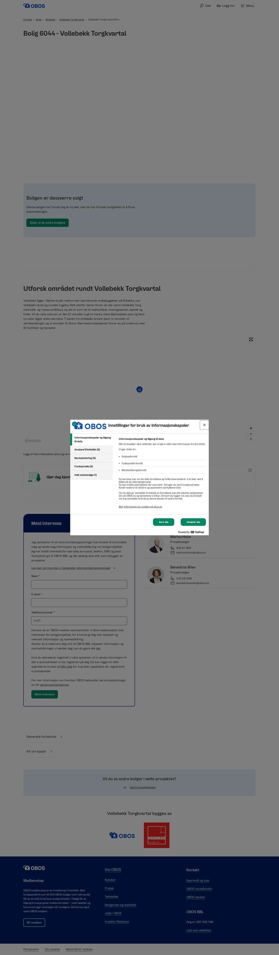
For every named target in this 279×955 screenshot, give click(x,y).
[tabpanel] (162, 475)
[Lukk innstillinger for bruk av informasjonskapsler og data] (204, 425)
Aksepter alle (193, 522)
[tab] (91, 439)
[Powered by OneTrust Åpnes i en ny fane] (192, 533)
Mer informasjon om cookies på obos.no (140, 506)
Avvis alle (163, 522)
